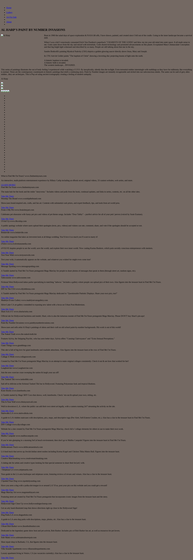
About (9, 22)
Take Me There (7, 196)
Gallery (9, 12)
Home (8, 8)
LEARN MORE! (8, 185)
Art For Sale (11, 17)
